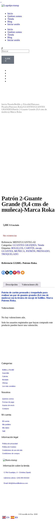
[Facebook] (3, 272)
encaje (39, 248)
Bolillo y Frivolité (22, 104)
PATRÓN (30, 251)
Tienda (10, 19)
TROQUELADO (9, 254)
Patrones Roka (16, 107)
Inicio (10, 13)
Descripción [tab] (12, 284)
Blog (9, 21)
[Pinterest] (14, 272)
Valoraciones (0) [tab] (30, 284)
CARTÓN (29, 248)
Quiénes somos (14, 16)
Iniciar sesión (13, 24)
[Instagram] (18, 272)
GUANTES (28, 107)
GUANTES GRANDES (24, 245)
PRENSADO (43, 251)
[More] (22, 272)
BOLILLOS (17, 248)
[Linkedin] (11, 272)
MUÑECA (19, 251)
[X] (7, 272)
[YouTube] (8, 76)
